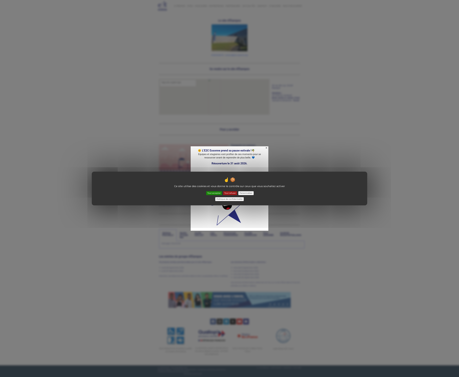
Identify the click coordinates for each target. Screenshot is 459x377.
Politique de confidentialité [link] (229, 199)
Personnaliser (246, 193)
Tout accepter (214, 193)
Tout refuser (230, 193)
